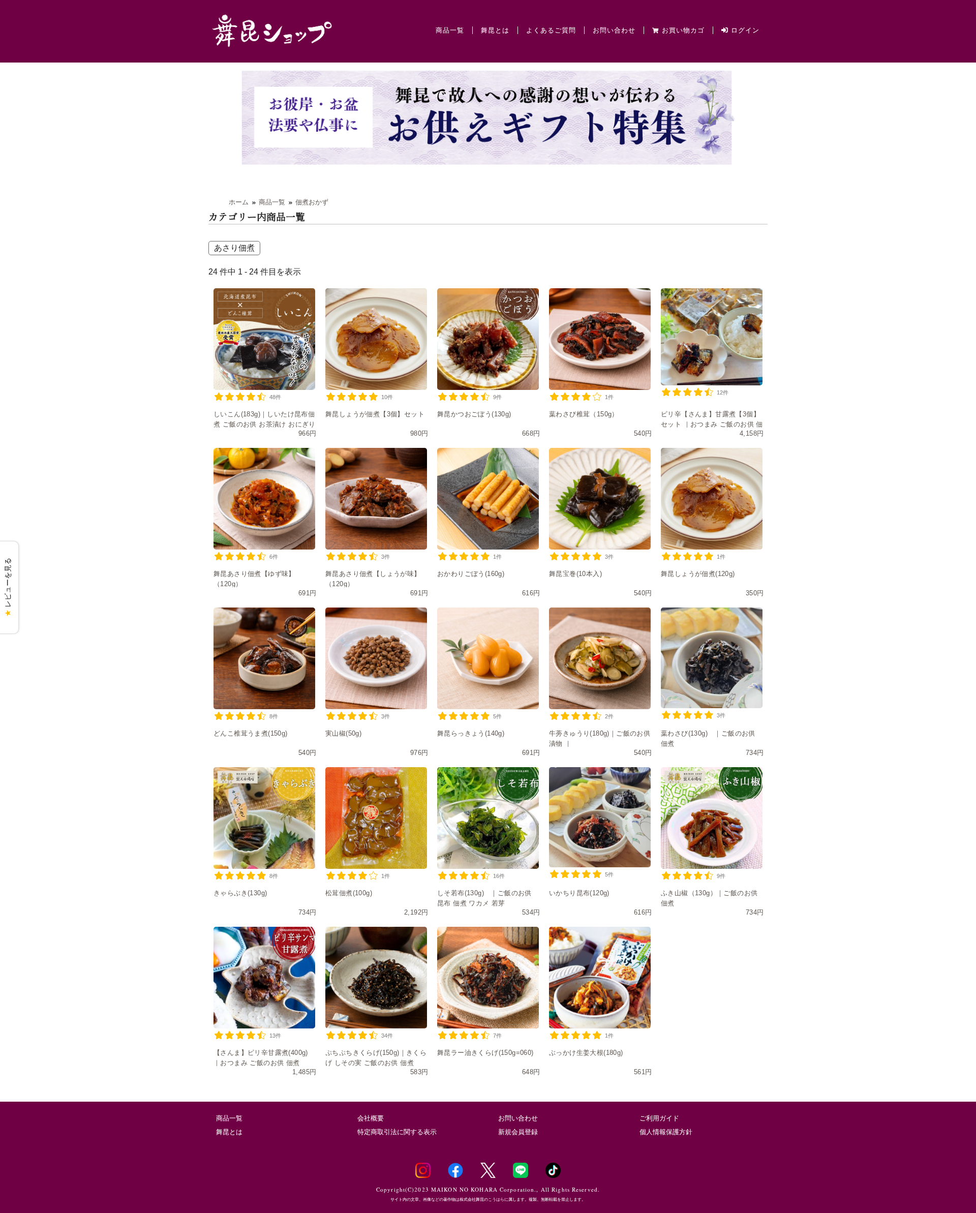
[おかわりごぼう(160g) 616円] (488, 499)
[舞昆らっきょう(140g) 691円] (488, 658)
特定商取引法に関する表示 (397, 1132)
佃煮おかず (311, 202)
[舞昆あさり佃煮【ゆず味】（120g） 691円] (264, 499)
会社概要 (370, 1118)
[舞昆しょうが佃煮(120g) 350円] (711, 499)
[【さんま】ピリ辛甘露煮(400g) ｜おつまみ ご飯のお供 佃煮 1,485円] (264, 977)
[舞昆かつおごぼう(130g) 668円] (488, 339)
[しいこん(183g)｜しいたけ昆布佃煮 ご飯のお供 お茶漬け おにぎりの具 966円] (264, 339)
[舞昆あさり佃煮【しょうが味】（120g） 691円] (376, 499)
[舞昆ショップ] (272, 30)
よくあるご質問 (551, 30)
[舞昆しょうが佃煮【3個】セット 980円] (376, 339)
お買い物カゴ (683, 30)
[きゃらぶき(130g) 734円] (264, 818)
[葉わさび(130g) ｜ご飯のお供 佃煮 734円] (711, 658)
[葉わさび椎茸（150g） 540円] (600, 339)
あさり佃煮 (234, 248)
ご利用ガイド (659, 1118)
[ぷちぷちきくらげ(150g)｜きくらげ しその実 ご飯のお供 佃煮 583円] (376, 977)
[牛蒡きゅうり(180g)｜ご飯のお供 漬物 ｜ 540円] (600, 658)
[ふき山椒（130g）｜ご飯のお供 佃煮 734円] (711, 818)
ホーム (239, 202)
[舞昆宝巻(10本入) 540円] (600, 499)
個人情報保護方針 (665, 1132)
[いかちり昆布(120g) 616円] (600, 817)
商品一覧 (450, 30)
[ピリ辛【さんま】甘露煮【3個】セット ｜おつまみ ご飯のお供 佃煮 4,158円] (711, 336)
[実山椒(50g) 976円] (376, 658)
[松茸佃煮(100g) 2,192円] (376, 818)
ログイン (743, 30)
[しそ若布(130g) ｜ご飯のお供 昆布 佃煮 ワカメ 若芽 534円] (488, 818)
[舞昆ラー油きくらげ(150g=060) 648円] (488, 977)
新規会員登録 (518, 1132)
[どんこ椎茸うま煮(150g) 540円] (264, 658)
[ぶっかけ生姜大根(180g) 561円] (600, 977)
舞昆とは (495, 30)
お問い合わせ (614, 30)
